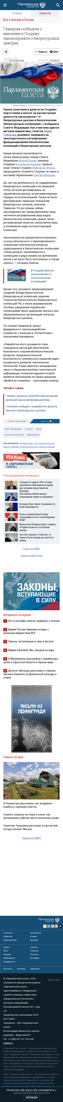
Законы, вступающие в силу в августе (31, 641)
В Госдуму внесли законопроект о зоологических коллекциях (42, 276)
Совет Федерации (13, 429)
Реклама (21, 969)
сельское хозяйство (14, 435)
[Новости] (41, 51)
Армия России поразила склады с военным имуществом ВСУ (26, 631)
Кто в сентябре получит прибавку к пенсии (33, 621)
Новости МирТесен (31, 555)
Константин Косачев (28, 164)
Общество (7, 936)
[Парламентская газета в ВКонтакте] (48, 926)
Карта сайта (54, 979)
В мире (33, 936)
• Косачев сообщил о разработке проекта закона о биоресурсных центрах (31, 408)
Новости (45, 13)
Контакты (8, 969)
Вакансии (35, 969)
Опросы (34, 947)
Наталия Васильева (16, 60)
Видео (6, 947)
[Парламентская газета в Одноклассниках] (56, 926)
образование (33, 435)
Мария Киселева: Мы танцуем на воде (31, 650)
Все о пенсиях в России (18, 20)
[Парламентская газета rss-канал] (45, 926)
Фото (6, 951)
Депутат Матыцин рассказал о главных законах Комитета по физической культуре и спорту (29, 674)
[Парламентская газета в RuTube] (60, 926)
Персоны (34, 951)
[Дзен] (54, 51)
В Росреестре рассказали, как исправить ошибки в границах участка (27, 805)
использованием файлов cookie (31, 1092)
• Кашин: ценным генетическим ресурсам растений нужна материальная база (32, 398)
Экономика (35, 933)
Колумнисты (9, 961)
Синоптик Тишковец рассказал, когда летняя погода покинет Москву (30, 827)
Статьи (17, 13)
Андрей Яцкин (27, 160)
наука (38, 429)
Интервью (34, 958)
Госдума (29, 429)
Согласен (31, 1097)
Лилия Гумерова (11, 447)
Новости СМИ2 (31, 548)
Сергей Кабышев (44, 175)
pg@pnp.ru (8, 1043)
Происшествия (10, 940)
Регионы (34, 954)
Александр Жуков (43, 167)
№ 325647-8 (55, 60)
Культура (34, 940)
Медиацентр (9, 958)
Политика (7, 933)
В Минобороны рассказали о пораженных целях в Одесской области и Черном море (30, 660)
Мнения (7, 954)
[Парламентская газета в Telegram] (52, 926)
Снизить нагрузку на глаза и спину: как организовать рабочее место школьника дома (31, 816)
